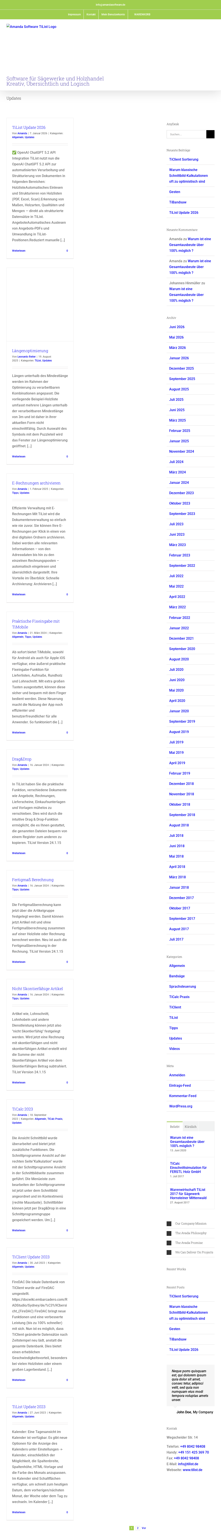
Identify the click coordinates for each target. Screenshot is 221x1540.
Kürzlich (191, 1127)
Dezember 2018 (181, 784)
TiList (38, 360)
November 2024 (181, 451)
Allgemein (18, 137)
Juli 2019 (176, 742)
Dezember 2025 (181, 368)
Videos (174, 1049)
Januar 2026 (179, 358)
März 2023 (177, 545)
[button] (191, 1223)
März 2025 (177, 420)
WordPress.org (180, 1106)
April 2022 (177, 597)
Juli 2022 (176, 576)
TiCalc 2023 (22, 1109)
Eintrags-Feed (180, 1085)
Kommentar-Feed (182, 1096)
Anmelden (177, 1075)
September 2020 (182, 649)
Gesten (174, 192)
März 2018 (177, 877)
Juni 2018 (177, 846)
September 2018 (182, 815)
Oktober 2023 (179, 503)
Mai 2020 (176, 690)
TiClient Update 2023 (31, 1256)
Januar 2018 (179, 887)
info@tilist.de (188, 1464)
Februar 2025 (179, 431)
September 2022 (182, 566)
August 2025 (179, 389)
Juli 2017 (176, 939)
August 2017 (179, 929)
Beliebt (175, 1127)
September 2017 (182, 919)
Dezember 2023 (181, 493)
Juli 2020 (176, 670)
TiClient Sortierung (183, 159)
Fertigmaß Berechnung (33, 879)
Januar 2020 (179, 711)
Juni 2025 (177, 410)
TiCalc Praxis (54, 1118)
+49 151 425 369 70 (193, 1452)
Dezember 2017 (181, 898)
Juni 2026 (177, 327)
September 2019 (182, 721)
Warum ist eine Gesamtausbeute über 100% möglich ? (190, 245)
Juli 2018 (176, 836)
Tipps (15, 492)
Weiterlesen (18, 250)
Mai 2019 (176, 753)
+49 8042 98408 (192, 1446)
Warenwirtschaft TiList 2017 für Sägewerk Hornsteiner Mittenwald (188, 1194)
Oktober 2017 (179, 908)
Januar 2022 (179, 628)
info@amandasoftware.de (110, 4)
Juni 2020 (177, 680)
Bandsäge (177, 976)
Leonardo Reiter (26, 356)
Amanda (22, 133)
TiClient (175, 1007)
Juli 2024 (176, 462)
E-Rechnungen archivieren (36, 483)
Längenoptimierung (30, 350)
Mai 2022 (176, 586)
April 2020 (177, 701)
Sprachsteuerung (182, 986)
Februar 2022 (179, 618)
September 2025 (182, 379)
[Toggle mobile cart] (205, 27)
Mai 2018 (176, 856)
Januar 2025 (179, 441)
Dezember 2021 (181, 638)
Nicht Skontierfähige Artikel (37, 988)
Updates (29, 137)
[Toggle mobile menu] (213, 27)
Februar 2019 (179, 773)
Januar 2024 (179, 483)
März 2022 (177, 607)
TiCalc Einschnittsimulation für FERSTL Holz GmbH (188, 1167)
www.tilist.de (192, 1470)
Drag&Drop (21, 759)
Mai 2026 (176, 337)
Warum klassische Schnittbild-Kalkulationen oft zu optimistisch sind (188, 176)
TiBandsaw (177, 202)
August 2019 (179, 732)
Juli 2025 (176, 400)
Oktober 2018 (179, 804)
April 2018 (177, 867)
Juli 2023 (176, 524)
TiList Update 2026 (29, 127)
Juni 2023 (177, 534)
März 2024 (177, 472)
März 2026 (177, 348)
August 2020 (179, 659)
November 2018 (181, 794)
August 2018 (179, 825)
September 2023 (182, 514)
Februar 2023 (179, 555)
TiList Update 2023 (29, 1406)
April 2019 (177, 763)
